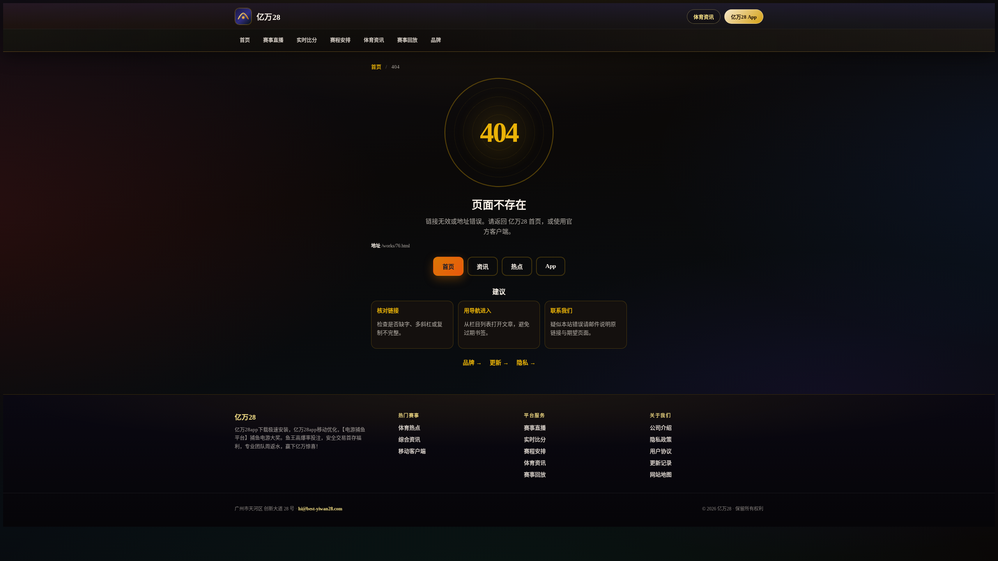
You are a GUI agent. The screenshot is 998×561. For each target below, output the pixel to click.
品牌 (436, 40)
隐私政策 (661, 440)
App (550, 266)
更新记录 (661, 463)
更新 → (499, 363)
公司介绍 (661, 428)
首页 (245, 40)
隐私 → (526, 363)
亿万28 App (744, 17)
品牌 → (472, 363)
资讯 (482, 267)
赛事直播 (273, 40)
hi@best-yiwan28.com (320, 509)
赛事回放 (407, 40)
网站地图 (661, 475)
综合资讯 (409, 440)
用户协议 (661, 451)
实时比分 (307, 40)
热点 (517, 267)
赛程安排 (340, 40)
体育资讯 (704, 17)
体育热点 (409, 428)
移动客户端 (412, 451)
